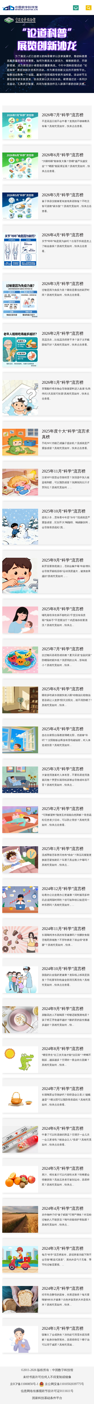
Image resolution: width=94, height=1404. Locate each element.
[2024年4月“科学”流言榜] (20, 1216)
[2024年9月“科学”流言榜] (20, 1016)
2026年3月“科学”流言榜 (62, 284)
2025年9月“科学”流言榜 (62, 560)
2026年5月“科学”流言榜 (62, 195)
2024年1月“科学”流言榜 (62, 1328)
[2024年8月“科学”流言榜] (20, 1056)
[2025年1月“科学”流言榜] (20, 856)
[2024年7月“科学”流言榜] (20, 1096)
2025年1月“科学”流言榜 (62, 848)
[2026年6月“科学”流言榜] (20, 162)
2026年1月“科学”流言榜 (62, 382)
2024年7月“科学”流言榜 (62, 1088)
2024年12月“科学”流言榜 (63, 888)
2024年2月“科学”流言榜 (62, 1288)
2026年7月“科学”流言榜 (62, 115)
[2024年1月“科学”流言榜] (20, 1336)
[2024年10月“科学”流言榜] (20, 976)
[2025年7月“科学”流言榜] (20, 656)
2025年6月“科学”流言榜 (62, 689)
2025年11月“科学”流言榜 (63, 471)
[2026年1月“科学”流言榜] (20, 394)
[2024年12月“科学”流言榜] (20, 896)
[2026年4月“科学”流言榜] (20, 247)
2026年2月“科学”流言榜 (62, 333)
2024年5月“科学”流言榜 (62, 1168)
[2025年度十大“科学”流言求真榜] (20, 439)
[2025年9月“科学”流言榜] (20, 572)
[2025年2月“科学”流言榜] (20, 816)
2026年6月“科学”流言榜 (62, 155)
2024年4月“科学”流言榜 (62, 1208)
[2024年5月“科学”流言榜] (20, 1176)
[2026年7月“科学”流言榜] (20, 122)
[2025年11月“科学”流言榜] (20, 479)
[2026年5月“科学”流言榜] (20, 202)
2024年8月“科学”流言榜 (62, 1048)
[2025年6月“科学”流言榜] (20, 696)
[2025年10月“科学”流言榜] (20, 523)
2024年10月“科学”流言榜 (63, 968)
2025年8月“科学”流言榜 (62, 609)
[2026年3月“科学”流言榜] (20, 296)
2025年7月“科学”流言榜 (62, 649)
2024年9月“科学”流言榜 (62, 1008)
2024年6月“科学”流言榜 (62, 1128)
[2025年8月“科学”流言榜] (20, 616)
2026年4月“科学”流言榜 (62, 235)
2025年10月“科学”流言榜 (63, 511)
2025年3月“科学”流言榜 (62, 769)
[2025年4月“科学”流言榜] (20, 736)
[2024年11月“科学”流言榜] (20, 936)
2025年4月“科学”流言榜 (62, 729)
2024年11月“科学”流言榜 (63, 928)
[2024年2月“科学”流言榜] (20, 1296)
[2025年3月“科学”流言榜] (20, 776)
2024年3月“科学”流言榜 (62, 1248)
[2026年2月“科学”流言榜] (20, 345)
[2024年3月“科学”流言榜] (20, 1256)
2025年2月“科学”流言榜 (62, 808)
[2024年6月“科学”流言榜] (20, 1136)
